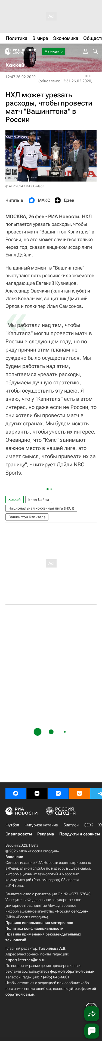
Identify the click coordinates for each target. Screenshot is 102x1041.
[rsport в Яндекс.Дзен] (37, 793)
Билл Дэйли (38, 499)
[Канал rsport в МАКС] (15, 793)
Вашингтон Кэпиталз (26, 517)
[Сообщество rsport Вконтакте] (58, 793)
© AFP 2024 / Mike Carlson (24, 186)
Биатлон (71, 825)
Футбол (12, 825)
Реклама (45, 834)
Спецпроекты (18, 834)
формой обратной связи (72, 971)
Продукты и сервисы (79, 834)
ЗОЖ (88, 825)
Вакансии (14, 857)
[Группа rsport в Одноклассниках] (79, 793)
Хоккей (14, 499)
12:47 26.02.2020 (20, 77)
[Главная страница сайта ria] (6, 51)
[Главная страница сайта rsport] (32, 51)
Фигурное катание (41, 825)
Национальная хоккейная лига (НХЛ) (41, 508)
